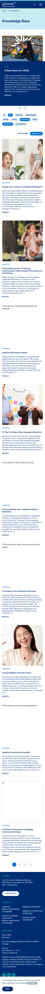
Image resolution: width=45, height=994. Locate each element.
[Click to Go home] (9, 5)
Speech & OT (7, 124)
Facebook (13, 942)
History (14, 119)
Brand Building (31, 115)
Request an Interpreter (31, 907)
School (35, 119)
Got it (7, 989)
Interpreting (25, 119)
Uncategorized (20, 124)
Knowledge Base (14, 11)
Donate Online (10, 893)
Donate (5, 119)
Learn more (32, 983)
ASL (10, 115)
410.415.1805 (7, 911)
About (4, 11)
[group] (22, 71)
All (4, 115)
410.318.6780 (12, 885)
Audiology (19, 115)
